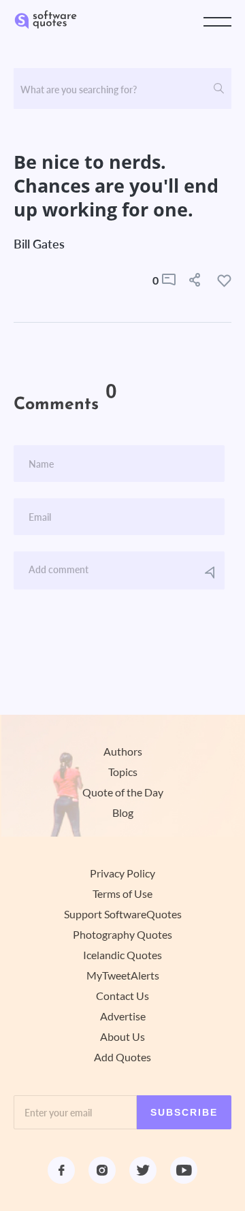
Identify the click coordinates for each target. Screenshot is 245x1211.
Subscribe (184, 1112)
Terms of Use (122, 894)
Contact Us (122, 996)
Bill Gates (39, 243)
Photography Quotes (122, 935)
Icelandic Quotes (122, 955)
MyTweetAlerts (122, 975)
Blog (122, 813)
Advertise (123, 1016)
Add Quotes (122, 1057)
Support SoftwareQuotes (123, 914)
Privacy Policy (122, 873)
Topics (122, 772)
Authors (122, 751)
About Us (122, 1037)
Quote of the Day (122, 792)
